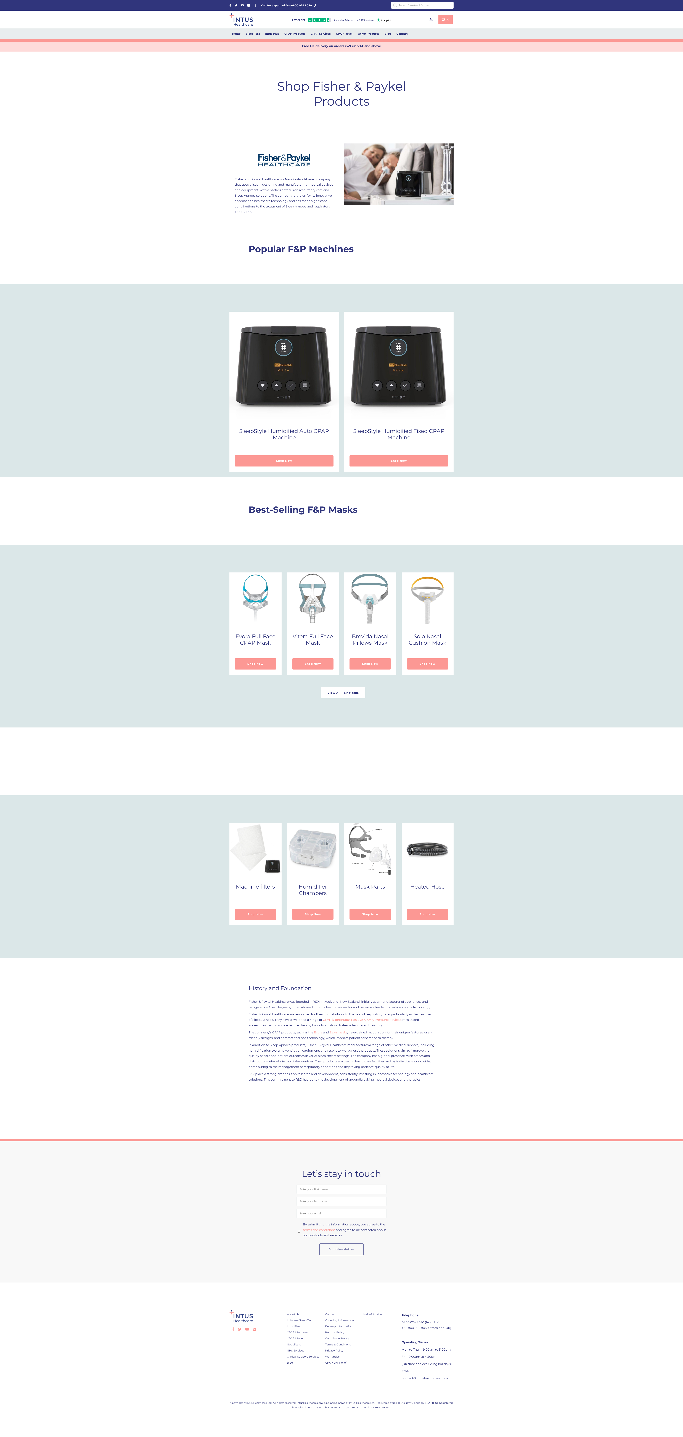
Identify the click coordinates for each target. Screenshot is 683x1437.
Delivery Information (338, 1326)
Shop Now (284, 460)
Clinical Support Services (303, 1356)
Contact (402, 33)
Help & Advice (372, 1314)
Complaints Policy (337, 1338)
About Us (293, 1314)
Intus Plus (272, 33)
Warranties (332, 1356)
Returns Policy (334, 1332)
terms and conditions (319, 1230)
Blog (388, 33)
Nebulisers (294, 1344)
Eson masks (338, 1032)
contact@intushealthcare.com (425, 1378)
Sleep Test (253, 33)
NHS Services (295, 1350)
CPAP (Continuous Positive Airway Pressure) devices (362, 1020)
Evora (318, 1032)
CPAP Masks (295, 1338)
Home (236, 33)
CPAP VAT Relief (336, 1362)
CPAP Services (321, 33)
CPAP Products (294, 33)
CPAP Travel (344, 33)
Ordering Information (339, 1320)
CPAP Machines (297, 1332)
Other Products (368, 33)
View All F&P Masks (343, 692)
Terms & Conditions (338, 1344)
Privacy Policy (334, 1350)
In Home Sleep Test (300, 1320)
